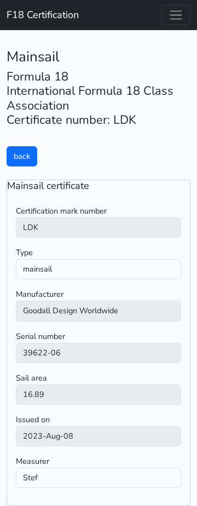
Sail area (31, 377)
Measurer (32, 461)
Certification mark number (61, 210)
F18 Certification (43, 14)
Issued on (33, 419)
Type (24, 252)
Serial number (40, 336)
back (22, 156)
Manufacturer (39, 294)
